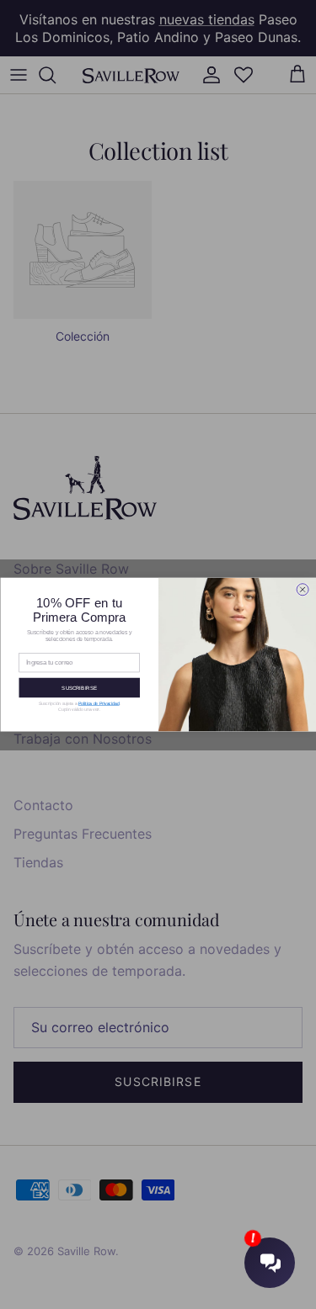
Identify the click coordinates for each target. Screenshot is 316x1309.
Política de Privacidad (98, 703)
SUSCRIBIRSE (79, 688)
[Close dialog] (302, 590)
